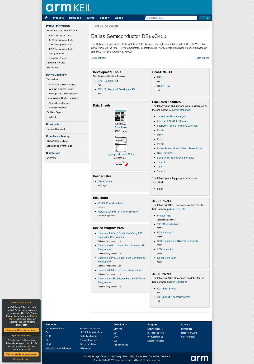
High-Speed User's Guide (121, 154)
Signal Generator (166, 257)
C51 (48, 339)
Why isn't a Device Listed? (61, 88)
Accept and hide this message (21, 330)
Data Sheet (121, 127)
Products (58, 17)
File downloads (121, 344)
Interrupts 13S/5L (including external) (177, 125)
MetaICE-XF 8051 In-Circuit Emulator (118, 211)
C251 (48, 343)
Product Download (56, 129)
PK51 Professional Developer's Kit (116, 89)
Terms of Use (107, 356)
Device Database (88, 343)
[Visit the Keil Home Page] (46, 18)
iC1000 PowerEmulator (110, 203)
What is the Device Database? (63, 84)
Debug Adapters (56, 53)
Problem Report (54, 112)
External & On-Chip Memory (172, 121)
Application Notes (155, 340)
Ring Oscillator (165, 153)
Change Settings (21, 358)
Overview (51, 157)
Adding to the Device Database (63, 93)
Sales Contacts (188, 336)
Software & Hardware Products (62, 30)
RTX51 (161, 77)
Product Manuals (155, 336)
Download (75, 17)
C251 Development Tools (61, 48)
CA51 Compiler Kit (108, 80)
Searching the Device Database (62, 98)
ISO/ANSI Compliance (58, 140)
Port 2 (160, 139)
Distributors (202, 57)
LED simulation (165, 249)
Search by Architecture (59, 103)
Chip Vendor (98, 57)
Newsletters (52, 67)
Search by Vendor (57, 107)
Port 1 (160, 134)
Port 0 (160, 130)
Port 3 (160, 144)
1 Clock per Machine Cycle (171, 116)
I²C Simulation (164, 232)
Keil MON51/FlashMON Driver (173, 296)
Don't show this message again (21, 354)
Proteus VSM (164, 215)
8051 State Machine (168, 224)
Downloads (120, 324)
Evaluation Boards (57, 57)
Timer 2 (161, 171)
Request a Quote (189, 332)
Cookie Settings (91, 356)
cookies (28, 348)
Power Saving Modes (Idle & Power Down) (180, 148)
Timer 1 (161, 166)
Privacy (117, 356)
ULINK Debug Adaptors (91, 331)
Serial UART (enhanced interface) (175, 157)
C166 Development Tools (61, 39)
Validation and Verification (59, 145)
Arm (48, 331)
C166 (48, 335)
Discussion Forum (155, 332)
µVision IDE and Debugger (58, 347)
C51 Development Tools (60, 44)
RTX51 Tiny (163, 85)
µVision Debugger (181, 110)
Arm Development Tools (60, 35)
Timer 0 (161, 162)
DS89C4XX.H (105, 181)
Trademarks (141, 356)
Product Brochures (56, 62)
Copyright (98, 359)
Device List (52, 79)
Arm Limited (121, 359)
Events (90, 17)
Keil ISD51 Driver (166, 288)
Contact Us (154, 356)
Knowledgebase (155, 328)
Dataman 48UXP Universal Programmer (120, 270)
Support (104, 17)
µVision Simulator (176, 209)
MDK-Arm (118, 328)
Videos (119, 17)
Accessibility (128, 356)
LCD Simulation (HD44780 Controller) (177, 241)
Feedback (52, 117)
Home (96, 25)
